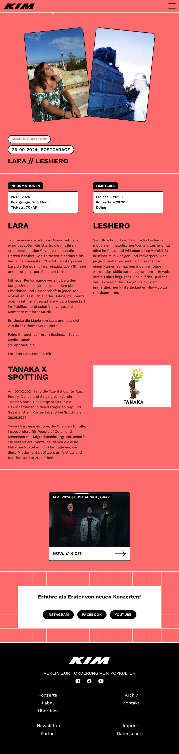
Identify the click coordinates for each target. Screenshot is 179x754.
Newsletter (48, 725)
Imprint (130, 725)
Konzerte (47, 695)
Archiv (131, 695)
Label (48, 703)
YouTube (123, 614)
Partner (48, 733)
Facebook (92, 614)
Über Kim (48, 710)
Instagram (58, 614)
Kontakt (131, 703)
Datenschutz (130, 733)
